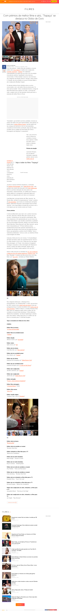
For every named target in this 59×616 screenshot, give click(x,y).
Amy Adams (17, 70)
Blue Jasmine (21, 350)
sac (42, 1)
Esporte (28, 4)
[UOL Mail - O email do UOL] (44, 1)
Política (16, 4)
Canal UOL (44, 4)
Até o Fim (15, 257)
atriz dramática (12, 202)
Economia (23, 4)
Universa (34, 4)
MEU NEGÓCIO (20, 1)
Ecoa (42, 4)
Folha (26, 4)
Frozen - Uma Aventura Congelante (16, 380)
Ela (17, 344)
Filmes (29, 9)
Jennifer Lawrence (12, 71)
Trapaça (20, 71)
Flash (7, 4)
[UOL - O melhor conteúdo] (4, 1)
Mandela (22, 396)
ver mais (19, 604)
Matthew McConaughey (14, 186)
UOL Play (33, 1)
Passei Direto (25, 1)
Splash (31, 4)
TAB (49, 4)
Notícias (13, 4)
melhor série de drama (25, 305)
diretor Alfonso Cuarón (20, 124)
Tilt (40, 4)
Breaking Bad (10, 443)
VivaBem (37, 4)
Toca (53, 4)
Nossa (47, 4)
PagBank (30, 1)
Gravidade (20, 339)
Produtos (4, 4)
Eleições (10, 4)
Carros (19, 4)
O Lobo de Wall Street (25, 365)
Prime (51, 4)
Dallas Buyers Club (28, 186)
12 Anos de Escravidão (13, 329)
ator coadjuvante (32, 188)
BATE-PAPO (16, 1)
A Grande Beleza (11, 386)
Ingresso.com (11, 1)
